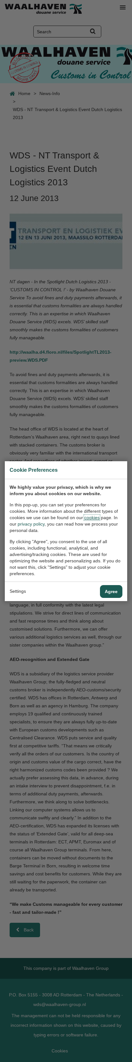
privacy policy (31, 524)
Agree (111, 591)
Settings (18, 591)
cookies (92, 517)
